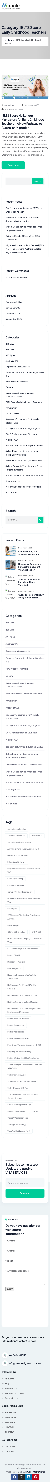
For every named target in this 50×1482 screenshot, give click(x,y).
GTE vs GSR (36, 932)
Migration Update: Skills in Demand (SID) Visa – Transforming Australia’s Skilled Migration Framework (25, 249)
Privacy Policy (11, 1398)
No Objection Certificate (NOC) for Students (21, 987)
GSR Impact (12, 908)
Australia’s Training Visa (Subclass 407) (23, 849)
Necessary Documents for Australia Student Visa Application (30, 567)
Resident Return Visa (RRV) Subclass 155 (24, 445)
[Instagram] (21, 1477)
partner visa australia (15, 1025)
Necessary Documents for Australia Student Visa (22, 716)
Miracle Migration (14, 968)
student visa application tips (19, 1104)
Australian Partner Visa (16, 835)
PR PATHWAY (12, 439)
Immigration (11, 407)
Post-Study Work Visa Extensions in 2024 (24, 1045)
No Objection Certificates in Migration (22, 1002)
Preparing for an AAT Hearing (19, 1051)
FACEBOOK (10, 1412)
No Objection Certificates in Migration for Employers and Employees (24, 1010)
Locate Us (9, 1451)
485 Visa (10, 344)
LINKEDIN (9, 1427)
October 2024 (13, 313)
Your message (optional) (16, 1270)
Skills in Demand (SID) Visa (17, 1088)
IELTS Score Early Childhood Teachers (24, 402)
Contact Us (10, 1446)
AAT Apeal (10, 355)
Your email (10, 1250)
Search (37, 181)
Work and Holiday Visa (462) (18, 1131)
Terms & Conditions (14, 1393)
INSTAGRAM (10, 1417)
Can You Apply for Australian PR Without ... (30, 553)
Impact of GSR (12, 413)
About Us (9, 1378)
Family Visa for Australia (17, 381)
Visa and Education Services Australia (23, 486)
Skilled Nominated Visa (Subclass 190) (24, 460)
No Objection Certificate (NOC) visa (23, 428)
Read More (13, 165)
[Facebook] (14, 1477)
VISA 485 (35, 1111)
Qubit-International (35, 1471)
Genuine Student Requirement (19, 892)
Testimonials (11, 1388)
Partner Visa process (15, 1032)
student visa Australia (16, 1111)
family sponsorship (15, 879)
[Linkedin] (28, 1477)
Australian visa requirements (19, 842)
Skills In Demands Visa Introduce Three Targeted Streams (24, 773)
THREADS (9, 1432)
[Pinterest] (35, 1477)
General (9, 387)
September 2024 (14, 319)
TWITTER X (10, 1422)
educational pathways (16, 862)
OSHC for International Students (21, 434)
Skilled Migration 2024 (16, 1075)
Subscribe (25, 1193)
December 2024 (14, 302)
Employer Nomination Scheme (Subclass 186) (25, 660)
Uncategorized (13, 481)
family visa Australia (15, 885)
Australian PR (12, 361)
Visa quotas (11, 492)
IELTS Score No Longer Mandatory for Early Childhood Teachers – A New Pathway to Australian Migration (23, 121)
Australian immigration (16, 829)
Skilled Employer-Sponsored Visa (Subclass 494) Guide (22, 756)
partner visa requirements (18, 1038)
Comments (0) (32, 105)
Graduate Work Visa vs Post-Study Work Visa (23, 900)
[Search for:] (25, 520)
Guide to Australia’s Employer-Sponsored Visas (20, 685)
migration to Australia (16, 962)
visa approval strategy (16, 1124)
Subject (9, 1260)
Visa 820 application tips (17, 1118)
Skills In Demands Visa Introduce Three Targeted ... (29, 582)
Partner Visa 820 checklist (18, 1018)
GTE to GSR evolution (16, 932)
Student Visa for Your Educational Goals (25, 475)
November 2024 (13, 308)
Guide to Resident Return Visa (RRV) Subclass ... (31, 596)
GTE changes (13, 925)
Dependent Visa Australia (18, 366)
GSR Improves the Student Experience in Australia (23, 917)
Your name (10, 1240)
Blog (7, 1383)
